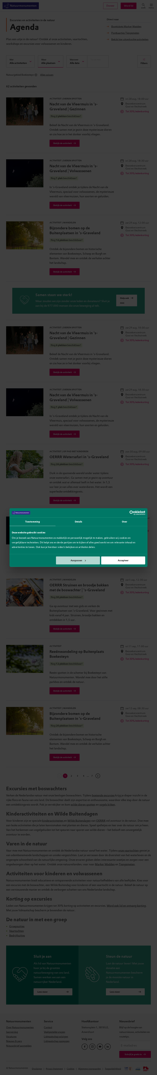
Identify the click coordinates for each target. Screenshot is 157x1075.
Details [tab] (78, 521)
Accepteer (123, 560)
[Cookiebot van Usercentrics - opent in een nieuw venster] (131, 513)
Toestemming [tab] (32, 521)
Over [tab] (124, 521)
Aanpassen (76, 560)
